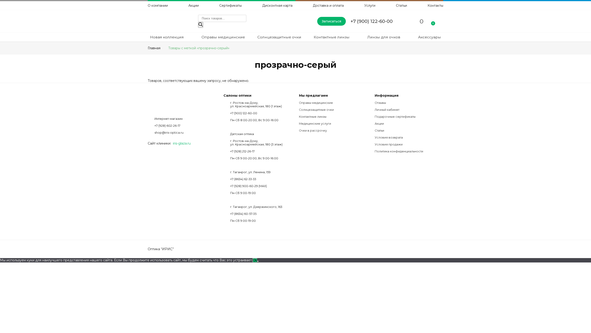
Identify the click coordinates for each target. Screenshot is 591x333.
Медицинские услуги (315, 123)
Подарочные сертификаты (395, 116)
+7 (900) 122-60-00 (371, 21)
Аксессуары (429, 37)
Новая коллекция (167, 37)
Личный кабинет (387, 109)
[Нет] (257, 261)
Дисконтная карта (277, 5)
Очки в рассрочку (313, 130)
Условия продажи (389, 144)
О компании (158, 5)
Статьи (401, 5)
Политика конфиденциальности (399, 151)
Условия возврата (389, 137)
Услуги (369, 5)
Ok (255, 260)
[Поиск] (200, 25)
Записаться (331, 21)
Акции (193, 5)
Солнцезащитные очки (279, 37)
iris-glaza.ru (182, 143)
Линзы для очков (383, 37)
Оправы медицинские (223, 37)
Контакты (435, 5)
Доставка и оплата (328, 5)
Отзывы (380, 103)
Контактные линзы (332, 37)
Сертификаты (230, 5)
